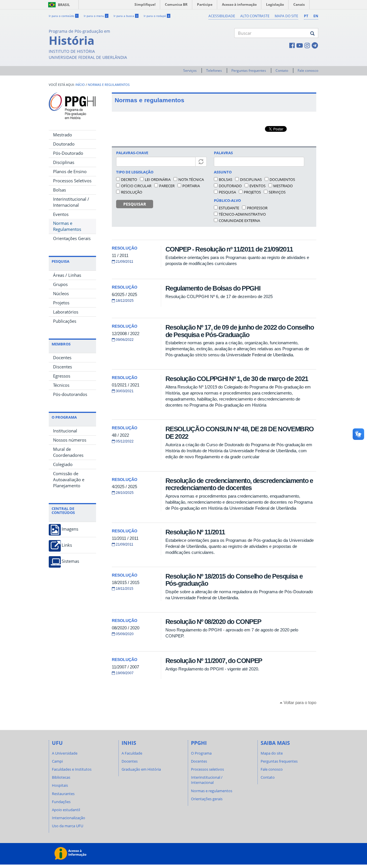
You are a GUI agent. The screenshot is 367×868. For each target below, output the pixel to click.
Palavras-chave (132, 152)
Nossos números (69, 440)
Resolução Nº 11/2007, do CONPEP (213, 660)
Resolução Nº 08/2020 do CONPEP (213, 621)
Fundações (61, 801)
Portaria (191, 185)
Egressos (61, 376)
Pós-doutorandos (70, 394)
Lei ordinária (158, 179)
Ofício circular (136, 185)
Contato (282, 70)
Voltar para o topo (299, 702)
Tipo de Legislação (134, 172)
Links (67, 545)
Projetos (61, 303)
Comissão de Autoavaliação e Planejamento (68, 479)
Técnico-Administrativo (242, 214)
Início (80, 85)
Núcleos (61, 293)
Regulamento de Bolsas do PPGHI (212, 288)
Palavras (223, 152)
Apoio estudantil (66, 809)
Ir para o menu (96, 16)
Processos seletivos (207, 769)
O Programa (201, 753)
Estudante (229, 207)
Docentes (62, 357)
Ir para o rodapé (156, 16)
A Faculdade (132, 753)
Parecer (167, 185)
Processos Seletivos (72, 180)
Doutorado (64, 144)
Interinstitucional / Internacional (71, 202)
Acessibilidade (221, 15)
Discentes (62, 367)
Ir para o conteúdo (63, 16)
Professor (257, 207)
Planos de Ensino (70, 171)
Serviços (190, 70)
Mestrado (62, 135)
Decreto (129, 179)
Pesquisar (134, 204)
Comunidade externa (239, 220)
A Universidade (64, 753)
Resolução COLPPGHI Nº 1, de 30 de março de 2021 (236, 378)
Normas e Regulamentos (67, 226)
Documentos (282, 179)
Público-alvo (227, 200)
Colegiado (63, 464)
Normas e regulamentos (109, 85)
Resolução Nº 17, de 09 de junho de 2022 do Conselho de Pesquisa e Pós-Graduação (239, 331)
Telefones (214, 70)
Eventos (61, 214)
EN (315, 15)
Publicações (64, 321)
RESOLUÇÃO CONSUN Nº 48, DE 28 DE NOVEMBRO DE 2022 (239, 432)
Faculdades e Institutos (71, 769)
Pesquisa (227, 192)
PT (306, 15)
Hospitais (60, 785)
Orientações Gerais (72, 238)
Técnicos (61, 385)
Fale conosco (308, 70)
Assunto (223, 172)
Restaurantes (63, 793)
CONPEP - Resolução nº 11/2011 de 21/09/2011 (229, 249)
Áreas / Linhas (67, 275)
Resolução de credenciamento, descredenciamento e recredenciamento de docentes (239, 484)
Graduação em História (141, 769)
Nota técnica (191, 179)
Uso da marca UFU (67, 825)
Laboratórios (65, 312)
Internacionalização (68, 817)
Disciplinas (63, 162)
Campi (57, 761)
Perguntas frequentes (248, 70)
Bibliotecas (61, 777)
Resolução (131, 192)
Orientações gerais (206, 798)
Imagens (70, 529)
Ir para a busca (126, 16)
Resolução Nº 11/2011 (195, 532)
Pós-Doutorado (68, 153)
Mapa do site (286, 15)
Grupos (60, 284)
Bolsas (59, 190)
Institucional (65, 431)
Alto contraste (255, 15)
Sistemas (70, 561)
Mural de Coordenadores (68, 452)
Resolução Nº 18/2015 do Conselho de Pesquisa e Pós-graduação (234, 580)
